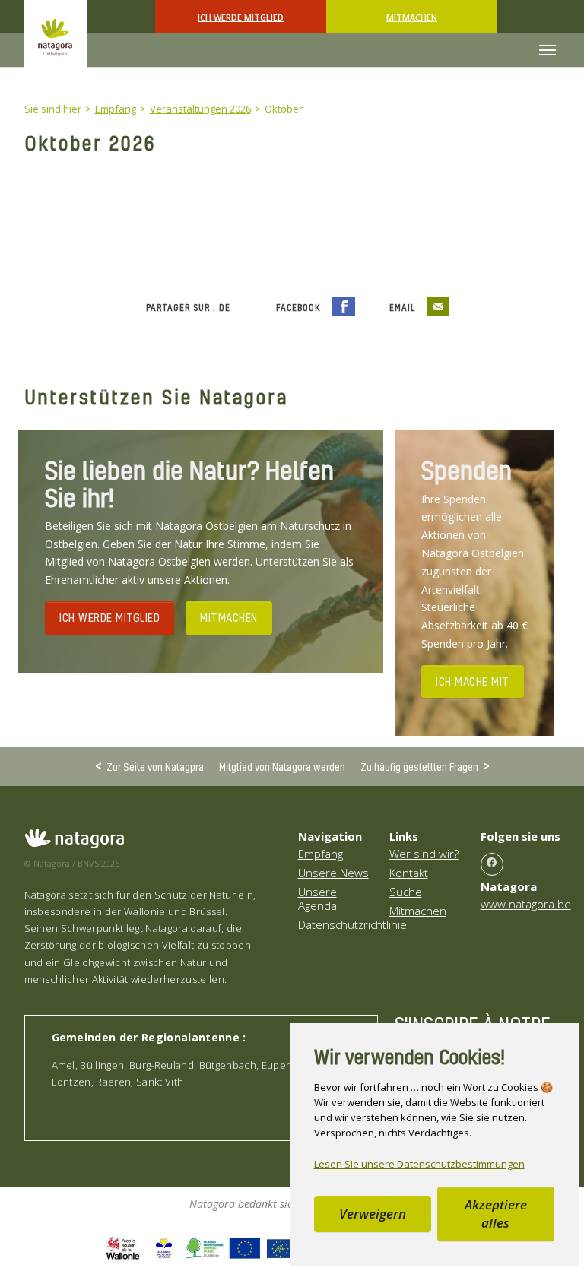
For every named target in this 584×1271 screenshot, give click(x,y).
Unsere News (333, 872)
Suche (405, 891)
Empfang (320, 853)
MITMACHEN (229, 617)
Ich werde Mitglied (241, 17)
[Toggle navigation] (547, 50)
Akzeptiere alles (496, 1213)
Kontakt (408, 872)
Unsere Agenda (317, 898)
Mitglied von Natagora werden (282, 767)
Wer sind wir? (424, 853)
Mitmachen (411, 17)
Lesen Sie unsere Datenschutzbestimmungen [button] (419, 1164)
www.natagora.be (526, 903)
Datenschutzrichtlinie (352, 924)
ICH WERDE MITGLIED (109, 617)
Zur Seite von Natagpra (155, 766)
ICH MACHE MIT (472, 681)
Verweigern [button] (372, 1213)
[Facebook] (492, 864)
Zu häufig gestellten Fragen (419, 766)
